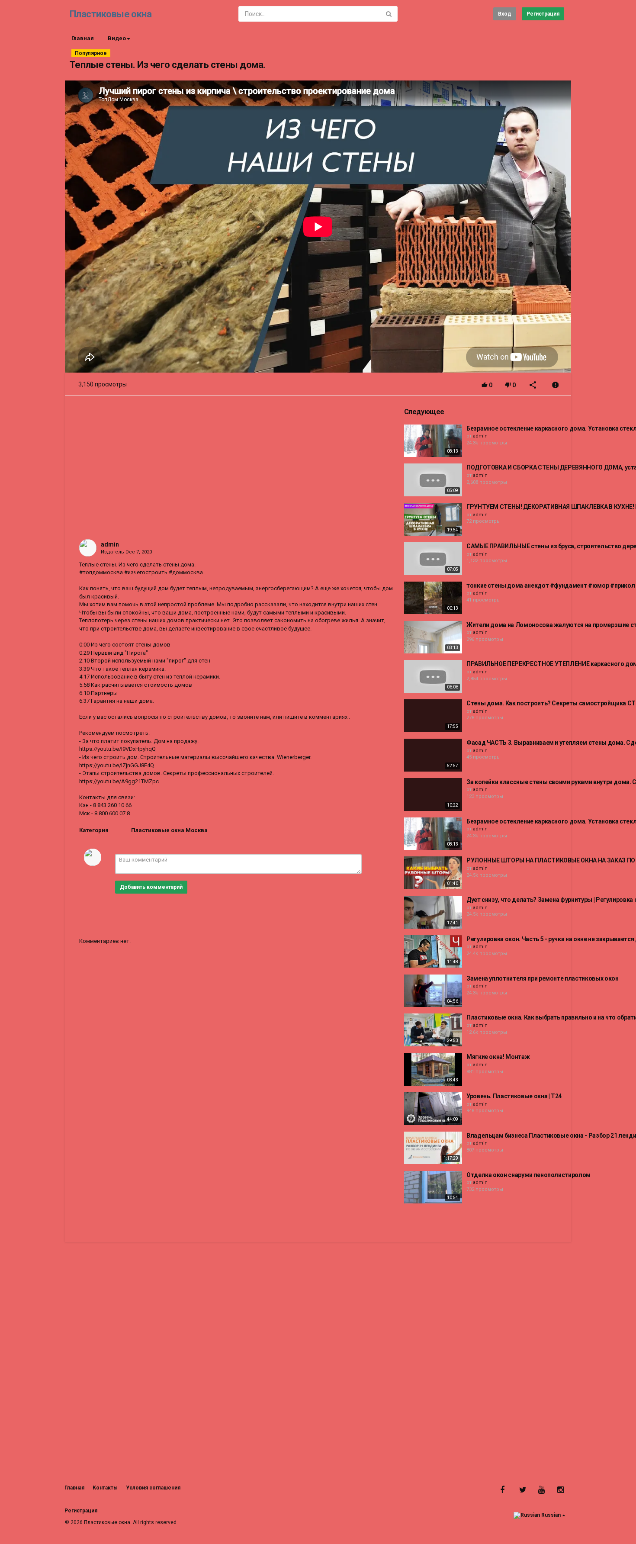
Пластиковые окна (110, 14)
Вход (504, 14)
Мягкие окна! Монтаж (498, 1056)
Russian (551, 1515)
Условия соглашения (153, 1488)
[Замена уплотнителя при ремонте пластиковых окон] (433, 991)
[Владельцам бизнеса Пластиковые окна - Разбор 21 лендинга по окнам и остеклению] (433, 1148)
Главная (82, 38)
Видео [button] (117, 38)
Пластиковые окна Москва (169, 830)
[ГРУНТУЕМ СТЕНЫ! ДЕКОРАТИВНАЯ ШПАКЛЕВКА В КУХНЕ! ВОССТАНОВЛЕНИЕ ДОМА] (433, 519)
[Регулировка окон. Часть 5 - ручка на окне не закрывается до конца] (433, 951)
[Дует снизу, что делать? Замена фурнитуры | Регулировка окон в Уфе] (433, 912)
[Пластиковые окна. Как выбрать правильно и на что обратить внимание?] (433, 1029)
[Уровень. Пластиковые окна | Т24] (433, 1108)
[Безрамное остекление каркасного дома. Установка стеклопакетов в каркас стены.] (433, 441)
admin (110, 544)
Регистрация (543, 14)
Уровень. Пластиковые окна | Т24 (514, 1096)
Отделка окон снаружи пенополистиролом (528, 1174)
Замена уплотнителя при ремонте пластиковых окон (542, 978)
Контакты (105, 1488)
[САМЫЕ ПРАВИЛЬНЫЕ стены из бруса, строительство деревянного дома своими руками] (433, 558)
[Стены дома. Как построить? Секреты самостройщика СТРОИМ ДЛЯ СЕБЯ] (433, 715)
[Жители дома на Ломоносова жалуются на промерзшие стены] (433, 637)
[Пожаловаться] (555, 386)
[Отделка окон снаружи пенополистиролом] (433, 1187)
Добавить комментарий (151, 887)
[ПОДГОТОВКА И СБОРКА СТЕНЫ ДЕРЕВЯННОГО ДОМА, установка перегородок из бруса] (433, 479)
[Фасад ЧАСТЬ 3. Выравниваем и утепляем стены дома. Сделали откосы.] (433, 755)
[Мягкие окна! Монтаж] (433, 1069)
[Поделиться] (533, 386)
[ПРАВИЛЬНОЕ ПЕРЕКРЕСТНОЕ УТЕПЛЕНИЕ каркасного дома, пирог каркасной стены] (433, 676)
